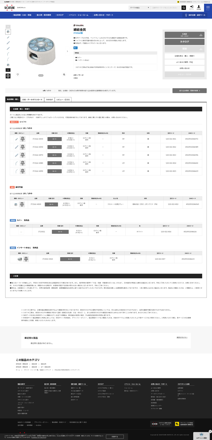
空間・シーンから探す (24, 397)
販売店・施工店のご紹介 (158, 397)
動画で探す (21, 408)
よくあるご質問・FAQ (184, 62)
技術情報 (153, 403)
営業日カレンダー (156, 406)
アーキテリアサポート (158, 394)
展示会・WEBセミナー (131, 391)
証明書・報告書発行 (157, 400)
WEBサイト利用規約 (63, 318)
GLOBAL (38, 425)
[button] (67, 51)
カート (55, 139)
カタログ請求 (102, 391)
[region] (106, 153)
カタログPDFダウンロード (106, 394)
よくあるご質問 (156, 388)
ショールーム (128, 388)
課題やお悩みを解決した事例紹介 (52, 392)
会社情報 (20, 425)
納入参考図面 (75, 397)
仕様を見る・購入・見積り (185, 56)
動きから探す (22, 394)
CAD (184, 34)
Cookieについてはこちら (39, 437)
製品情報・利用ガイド (59, 422)
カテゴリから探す (23, 391)
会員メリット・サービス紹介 (186, 395)
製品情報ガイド (94, 318)
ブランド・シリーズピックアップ (26, 404)
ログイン (180, 391)
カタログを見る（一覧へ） (106, 388)
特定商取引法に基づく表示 (78, 422)
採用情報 (29, 425)
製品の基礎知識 (22, 414)
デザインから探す (23, 400)
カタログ (184, 41)
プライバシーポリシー (79, 318)
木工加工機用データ (77, 391)
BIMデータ (74, 400)
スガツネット (21, 8)
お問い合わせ (185, 68)
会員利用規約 (182, 399)
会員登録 (180, 388)
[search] (184, 8)
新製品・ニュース (23, 411)
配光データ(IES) (76, 394)
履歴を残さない (182, 337)
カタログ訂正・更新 (104, 397)
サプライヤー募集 (156, 409)
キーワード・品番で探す (25, 388)
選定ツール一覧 (76, 388)
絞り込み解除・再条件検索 (188, 91)
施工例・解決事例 (49, 388)
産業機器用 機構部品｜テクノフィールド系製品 (194, 2)
